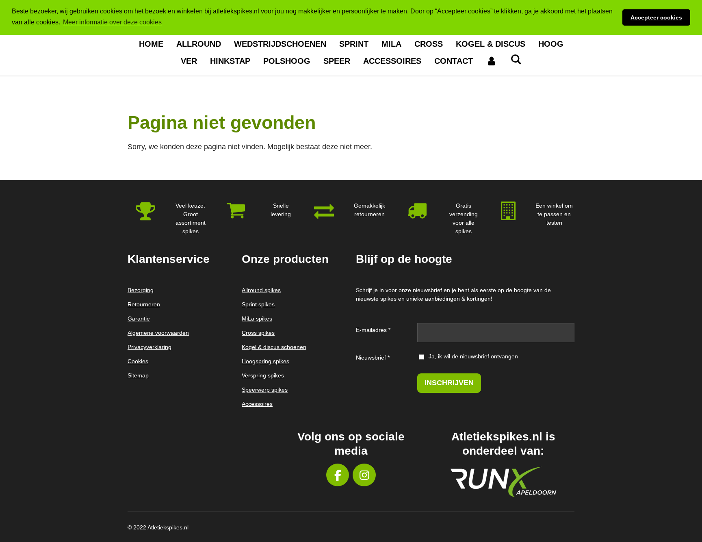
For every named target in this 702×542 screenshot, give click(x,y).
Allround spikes (261, 290)
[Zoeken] (516, 59)
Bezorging (141, 290)
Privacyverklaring (149, 347)
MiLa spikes (257, 318)
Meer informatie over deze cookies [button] (112, 22)
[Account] (491, 60)
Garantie (139, 318)
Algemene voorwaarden (158, 333)
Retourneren (144, 304)
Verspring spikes (263, 375)
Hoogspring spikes (265, 361)
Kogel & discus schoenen (274, 347)
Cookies (138, 361)
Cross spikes (258, 333)
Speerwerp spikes (265, 389)
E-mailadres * (373, 330)
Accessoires (257, 404)
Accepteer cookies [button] (656, 17)
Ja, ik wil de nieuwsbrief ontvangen (473, 356)
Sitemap (138, 375)
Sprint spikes (258, 304)
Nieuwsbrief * (373, 357)
